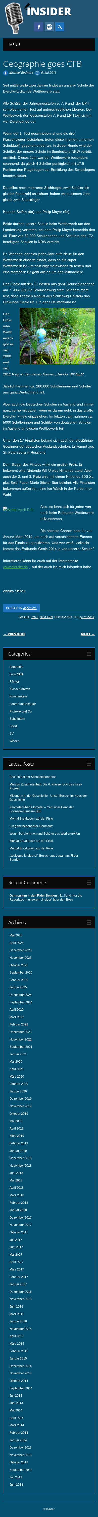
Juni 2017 (16, 1247)
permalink (87, 617)
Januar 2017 (18, 1284)
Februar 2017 (19, 1277)
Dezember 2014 (21, 1366)
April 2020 (17, 1069)
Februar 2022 (19, 1024)
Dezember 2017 (21, 1217)
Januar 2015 (18, 1358)
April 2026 (17, 943)
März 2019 (17, 1136)
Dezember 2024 (21, 995)
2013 (34, 617)
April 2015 (17, 1336)
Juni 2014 (16, 1403)
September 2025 (21, 972)
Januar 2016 (18, 1321)
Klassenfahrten (20, 689)
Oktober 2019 (19, 1113)
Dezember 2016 (21, 1292)
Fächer (14, 681)
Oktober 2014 (19, 1381)
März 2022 (17, 1017)
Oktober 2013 (19, 1462)
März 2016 (17, 1314)
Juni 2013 (16, 1484)
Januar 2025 (18, 987)
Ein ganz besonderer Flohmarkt (31, 826)
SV (12, 733)
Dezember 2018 (21, 1158)
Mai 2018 (16, 1180)
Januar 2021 (18, 1054)
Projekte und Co (21, 711)
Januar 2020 (18, 1091)
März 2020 (17, 1076)
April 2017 (17, 1262)
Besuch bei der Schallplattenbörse (33, 777)
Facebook (38, 26)
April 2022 (17, 1009)
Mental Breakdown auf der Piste (31, 818)
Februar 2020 (19, 1084)
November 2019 (21, 1106)
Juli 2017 (16, 1240)
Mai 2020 (16, 1061)
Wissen (15, 741)
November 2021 (21, 1039)
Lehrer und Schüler (23, 704)
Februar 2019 (19, 1143)
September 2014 (21, 1388)
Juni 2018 (16, 1173)
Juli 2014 (16, 1395)
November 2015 (21, 1329)
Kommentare (18, 696)
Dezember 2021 (21, 1032)
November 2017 (21, 1225)
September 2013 (21, 1470)
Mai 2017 (16, 1254)
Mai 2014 (16, 1410)
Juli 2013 (16, 1477)
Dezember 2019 (21, 1098)
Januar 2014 (18, 1440)
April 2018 (17, 1187)
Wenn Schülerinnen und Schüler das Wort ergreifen (45, 833)
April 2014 (17, 1418)
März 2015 (17, 1343)
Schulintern (17, 719)
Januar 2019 (18, 1151)
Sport (13, 726)
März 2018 (17, 1195)
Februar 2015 (19, 1351)
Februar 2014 (19, 1432)
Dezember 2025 (21, 950)
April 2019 (17, 1128)
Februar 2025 (19, 980)
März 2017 (17, 1269)
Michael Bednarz (21, 72)
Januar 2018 (18, 1210)
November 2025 (21, 958)
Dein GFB (46, 617)
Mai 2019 (16, 1121)
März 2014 (17, 1425)
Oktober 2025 (19, 965)
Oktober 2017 (19, 1232)
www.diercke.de (15, 567)
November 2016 (21, 1299)
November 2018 (21, 1165)
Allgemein (30, 608)
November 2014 (21, 1373)
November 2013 (21, 1455)
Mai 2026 (16, 935)
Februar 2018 (19, 1203)
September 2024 (21, 1002)
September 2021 (21, 1047)
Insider (49, 11)
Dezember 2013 (21, 1447)
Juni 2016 (16, 1306)
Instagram (49, 26)
